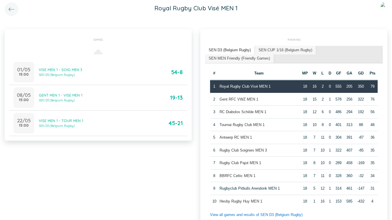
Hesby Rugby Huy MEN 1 (241, 201)
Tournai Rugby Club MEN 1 (242, 125)
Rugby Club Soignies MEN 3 (243, 150)
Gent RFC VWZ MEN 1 (239, 99)
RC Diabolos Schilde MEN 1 (243, 112)
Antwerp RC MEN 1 (236, 137)
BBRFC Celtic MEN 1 (237, 176)
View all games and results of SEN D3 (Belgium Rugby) (256, 215)
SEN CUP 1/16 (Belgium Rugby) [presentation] (285, 50)
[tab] (230, 50)
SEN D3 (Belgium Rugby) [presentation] (230, 50)
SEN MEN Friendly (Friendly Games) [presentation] (239, 58)
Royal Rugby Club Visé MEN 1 (245, 86)
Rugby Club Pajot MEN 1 (240, 163)
